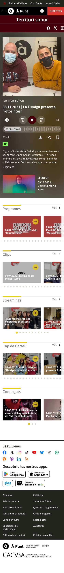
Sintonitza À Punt (42, 501)
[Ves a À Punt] (18, 11)
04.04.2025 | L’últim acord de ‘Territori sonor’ (21, 231)
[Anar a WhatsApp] (57, 452)
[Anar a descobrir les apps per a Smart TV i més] (30, 483)
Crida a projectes (42, 513)
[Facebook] (48, 28)
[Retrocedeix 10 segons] (23, 120)
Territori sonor (32, 19)
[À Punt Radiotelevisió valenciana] (21, 546)
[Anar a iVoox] (5, 459)
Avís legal (38, 525)
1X (57, 119)
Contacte (7, 495)
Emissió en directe (12, 507)
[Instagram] (62, 28)
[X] (55, 28)
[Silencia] (7, 120)
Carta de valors (11, 519)
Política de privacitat (14, 535)
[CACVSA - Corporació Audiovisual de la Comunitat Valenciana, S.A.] (27, 555)
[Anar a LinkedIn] (19, 459)
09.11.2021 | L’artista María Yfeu (47, 186)
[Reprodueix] (32, 120)
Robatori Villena (18, 3)
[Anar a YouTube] (35, 452)
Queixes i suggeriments (45, 507)
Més (54, 207)
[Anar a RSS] (27, 459)
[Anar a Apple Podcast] (12, 459)
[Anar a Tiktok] (27, 452)
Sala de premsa (11, 501)
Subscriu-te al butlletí (14, 513)
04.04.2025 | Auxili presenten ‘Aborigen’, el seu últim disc (21, 369)
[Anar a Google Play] (14, 474)
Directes (56, 11)
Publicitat (38, 495)
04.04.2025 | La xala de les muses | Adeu (19, 277)
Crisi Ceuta (36, 3)
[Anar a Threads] (50, 452)
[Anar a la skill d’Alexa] (8, 483)
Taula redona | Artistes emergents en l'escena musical (17, 321)
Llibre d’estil (39, 519)
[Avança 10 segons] (41, 120)
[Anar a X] (12, 452)
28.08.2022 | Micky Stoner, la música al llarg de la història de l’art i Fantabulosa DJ (21, 413)
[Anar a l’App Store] (39, 474)
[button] (1, 241)
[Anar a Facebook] (5, 452)
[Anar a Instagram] (20, 452)
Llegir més (8, 166)
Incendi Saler (53, 3)
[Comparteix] (50, 137)
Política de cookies (43, 535)
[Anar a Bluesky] (42, 452)
